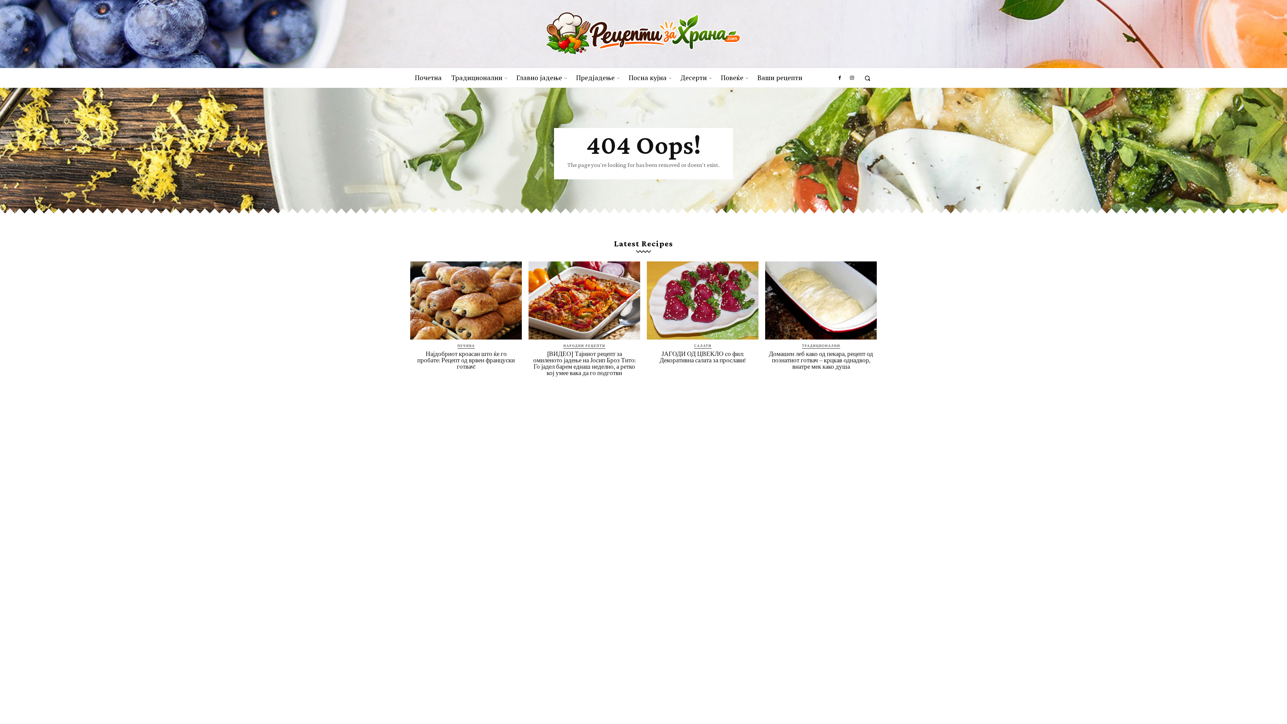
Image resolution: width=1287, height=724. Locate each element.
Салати (703, 346)
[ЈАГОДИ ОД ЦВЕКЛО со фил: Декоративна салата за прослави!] (702, 300)
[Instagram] (852, 78)
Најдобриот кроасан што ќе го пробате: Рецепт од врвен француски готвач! (466, 360)
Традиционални (821, 346)
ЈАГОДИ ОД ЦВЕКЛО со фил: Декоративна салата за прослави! (703, 357)
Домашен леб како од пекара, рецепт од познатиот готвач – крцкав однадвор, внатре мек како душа (821, 360)
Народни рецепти (584, 346)
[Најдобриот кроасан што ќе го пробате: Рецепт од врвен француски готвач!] (466, 300)
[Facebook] (840, 78)
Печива (466, 346)
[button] (867, 78)
